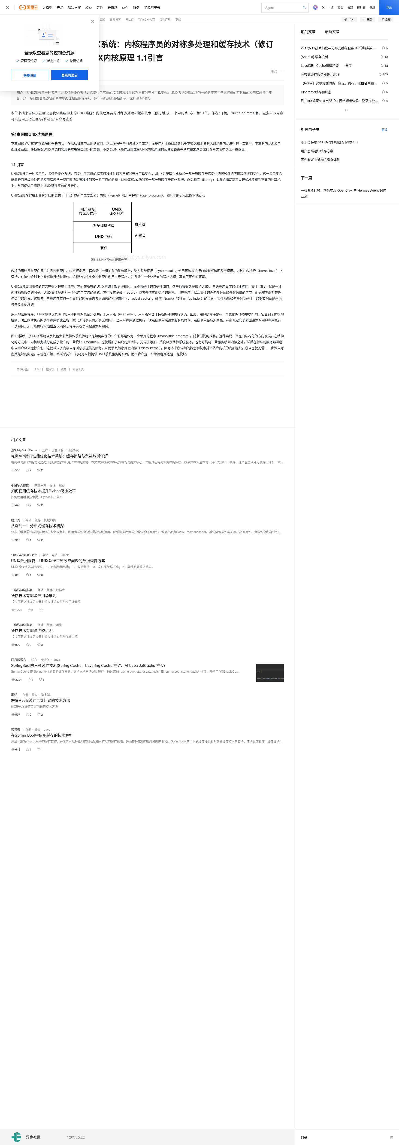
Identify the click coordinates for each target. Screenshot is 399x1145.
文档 (340, 7)
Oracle (65, 555)
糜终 (14, 694)
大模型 (47, 7)
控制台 (361, 7)
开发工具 (78, 369)
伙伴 (125, 7)
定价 (100, 7)
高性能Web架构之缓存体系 (320, 159)
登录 (389, 7)
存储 (53, 485)
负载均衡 (57, 450)
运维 (59, 624)
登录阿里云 (69, 75)
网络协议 (73, 450)
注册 (372, 7)
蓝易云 (15, 729)
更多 (384, 129)
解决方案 (74, 7)
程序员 (50, 369)
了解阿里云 (152, 7)
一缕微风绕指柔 (21, 590)
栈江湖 (15, 520)
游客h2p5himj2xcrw (24, 450)
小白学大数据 (20, 485)
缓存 (63, 369)
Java (57, 659)
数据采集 (40, 485)
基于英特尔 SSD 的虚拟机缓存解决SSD (329, 142)
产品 (60, 7)
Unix (36, 369)
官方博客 (115, 19)
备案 (350, 7)
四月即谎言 (18, 659)
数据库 (60, 590)
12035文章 (76, 1137)
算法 (54, 555)
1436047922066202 (24, 555)
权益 (88, 7)
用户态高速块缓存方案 (317, 150)
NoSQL (45, 659)
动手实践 (99, 19)
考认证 (129, 19)
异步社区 (33, 1137)
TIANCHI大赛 (146, 19)
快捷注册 (29, 75)
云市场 (112, 7)
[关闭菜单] (7, 7)
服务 (136, 7)
